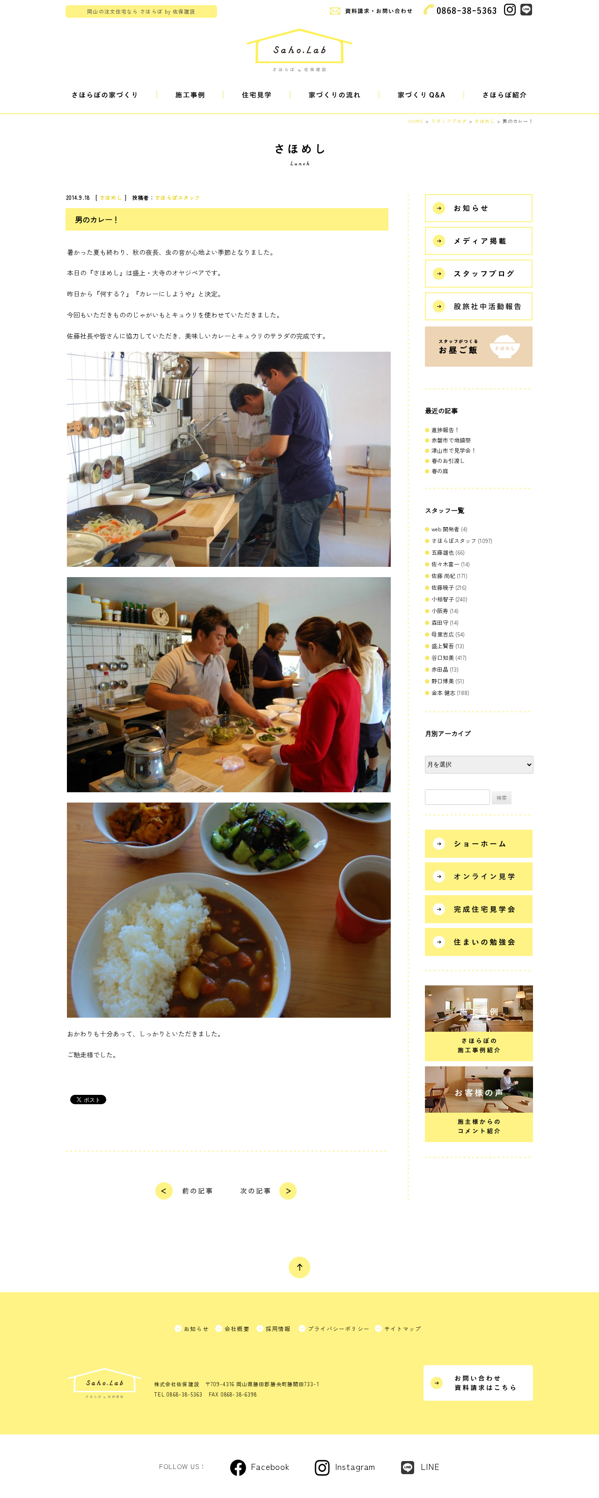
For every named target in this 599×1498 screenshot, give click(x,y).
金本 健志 (443, 692)
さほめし (111, 197)
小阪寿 (439, 611)
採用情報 (278, 1328)
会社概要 (237, 1328)
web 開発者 (445, 529)
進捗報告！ (445, 430)
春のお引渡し (448, 460)
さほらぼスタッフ (177, 197)
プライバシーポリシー (339, 1328)
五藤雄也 (442, 552)
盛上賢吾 (442, 646)
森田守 (439, 622)
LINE (430, 1466)
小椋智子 (442, 599)
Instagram (355, 1466)
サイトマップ (402, 1328)
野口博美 (442, 681)
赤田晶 (439, 669)
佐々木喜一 (445, 564)
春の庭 (439, 471)
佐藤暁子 (442, 587)
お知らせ (196, 1328)
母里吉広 (442, 634)
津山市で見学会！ (453, 450)
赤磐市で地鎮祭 (451, 440)
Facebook (270, 1466)
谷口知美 (442, 657)
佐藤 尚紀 (443, 575)
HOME (416, 120)
